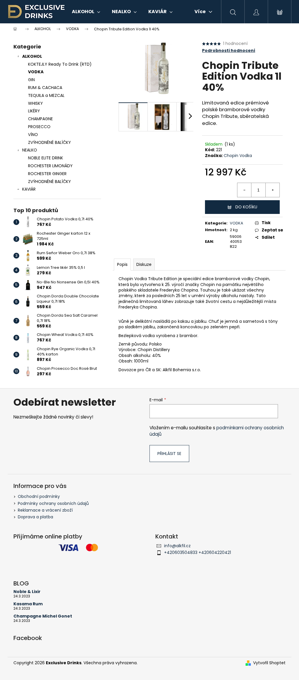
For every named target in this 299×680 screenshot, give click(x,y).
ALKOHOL (32, 56)
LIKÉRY (34, 111)
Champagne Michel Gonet (42, 616)
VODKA (36, 72)
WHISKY (35, 103)
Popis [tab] (122, 264)
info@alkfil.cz (177, 546)
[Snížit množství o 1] (244, 190)
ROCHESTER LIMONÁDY (50, 166)
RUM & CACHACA (45, 87)
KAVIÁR (29, 189)
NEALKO (29, 150)
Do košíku (246, 207)
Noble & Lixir (27, 592)
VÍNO (33, 134)
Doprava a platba (35, 517)
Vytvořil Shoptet (269, 663)
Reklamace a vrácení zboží (45, 510)
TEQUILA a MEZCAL (46, 95)
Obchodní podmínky (39, 496)
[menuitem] (86, 11)
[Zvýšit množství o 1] (272, 190)
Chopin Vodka (238, 155)
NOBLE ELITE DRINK (45, 158)
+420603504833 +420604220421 (197, 552)
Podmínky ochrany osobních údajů (53, 503)
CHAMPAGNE (40, 119)
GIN (31, 80)
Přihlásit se (169, 453)
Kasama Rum (28, 604)
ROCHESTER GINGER (47, 174)
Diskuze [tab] (144, 264)
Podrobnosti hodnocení (228, 50)
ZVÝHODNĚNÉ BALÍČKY (49, 142)
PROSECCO (39, 127)
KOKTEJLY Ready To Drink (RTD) (60, 64)
